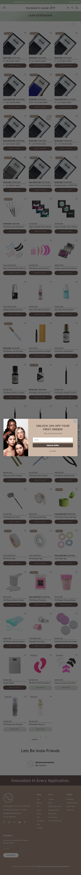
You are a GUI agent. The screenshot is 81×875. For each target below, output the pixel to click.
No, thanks (52, 451)
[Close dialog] (75, 421)
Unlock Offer (53, 445)
